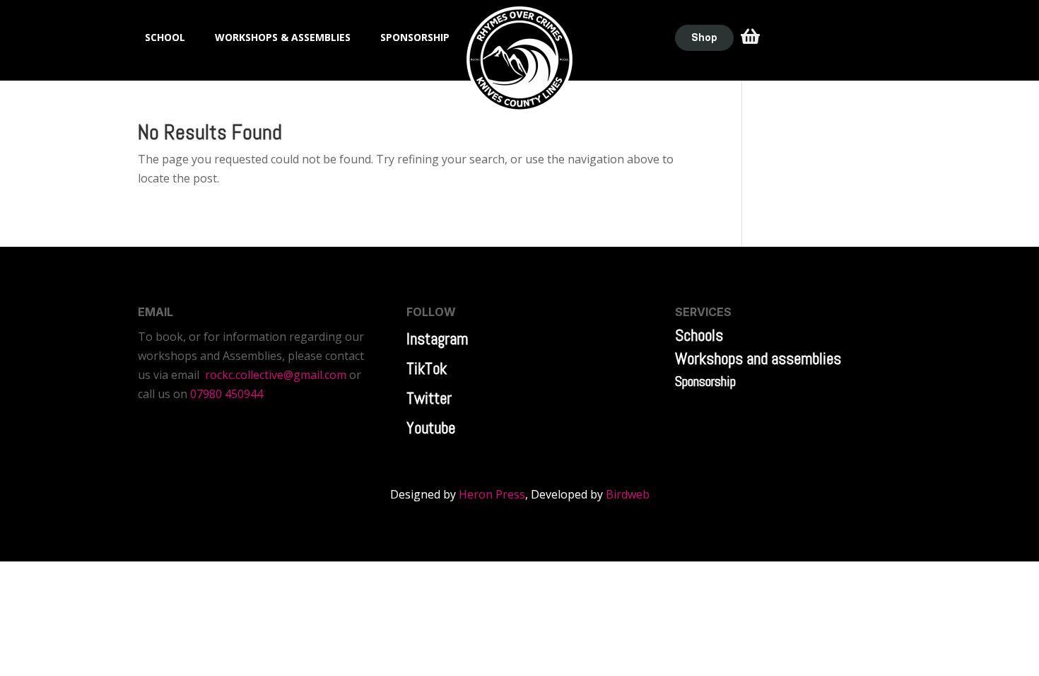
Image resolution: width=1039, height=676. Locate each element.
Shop (704, 37)
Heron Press (492, 494)
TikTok (426, 368)
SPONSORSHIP (415, 38)
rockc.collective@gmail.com (275, 375)
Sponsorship (705, 381)
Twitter (429, 398)
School (165, 38)
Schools (699, 335)
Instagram (437, 338)
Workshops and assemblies (758, 358)
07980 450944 (226, 394)
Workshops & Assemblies (283, 38)
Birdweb (628, 494)
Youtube (430, 427)
